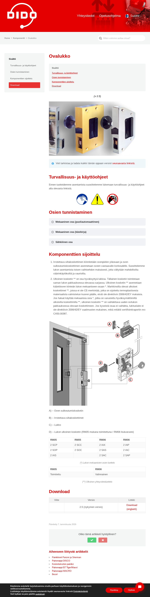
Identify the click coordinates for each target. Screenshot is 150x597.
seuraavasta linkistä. (123, 163)
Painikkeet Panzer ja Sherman (66, 557)
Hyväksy (114, 590)
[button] (91, 540)
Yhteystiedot (85, 16)
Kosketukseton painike (63, 564)
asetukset (40, 594)
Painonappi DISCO (61, 560)
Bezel (54, 574)
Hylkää (131, 590)
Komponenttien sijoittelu (21, 78)
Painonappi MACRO (61, 571)
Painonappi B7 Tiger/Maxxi (64, 567)
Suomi (134, 16)
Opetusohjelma (110, 16)
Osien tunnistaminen (19, 72)
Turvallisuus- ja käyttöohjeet (23, 65)
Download (14, 85)
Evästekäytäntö (80, 591)
